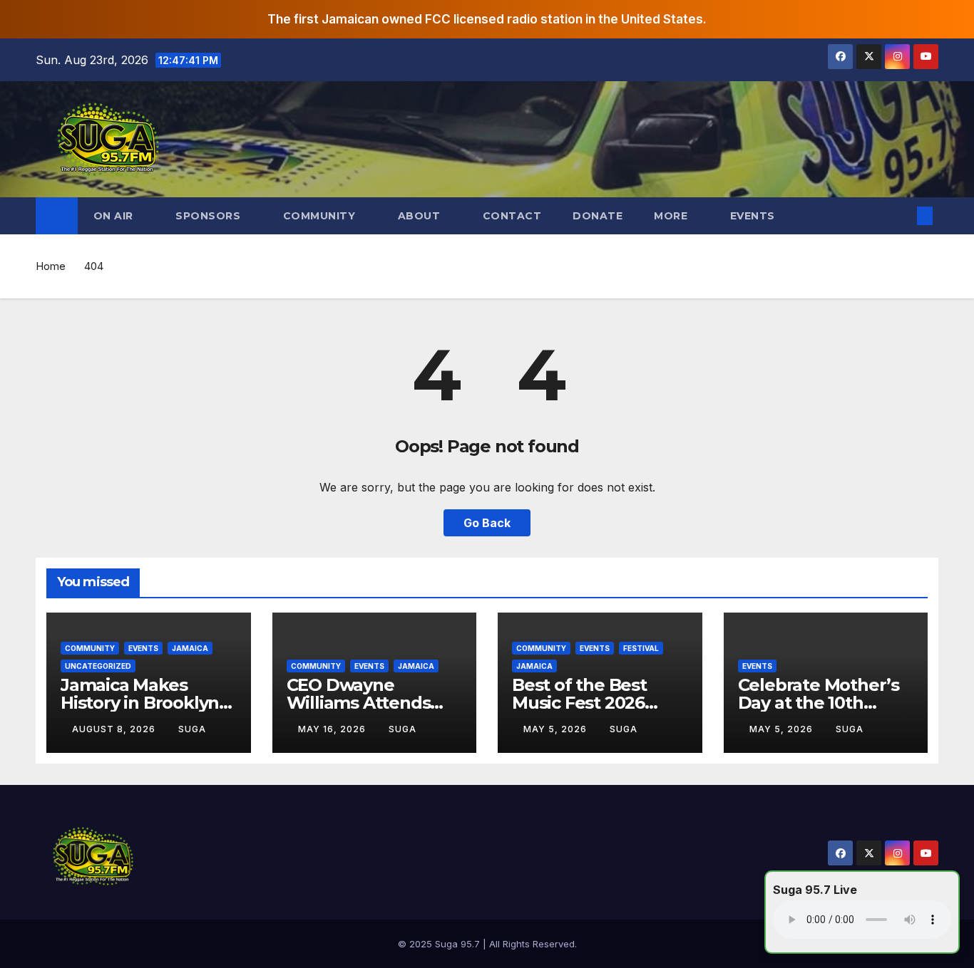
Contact (512, 215)
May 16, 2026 (333, 729)
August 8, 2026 (115, 729)
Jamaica (190, 648)
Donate (597, 215)
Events (754, 215)
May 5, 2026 (556, 729)
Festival (641, 648)
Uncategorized (98, 666)
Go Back (487, 523)
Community (90, 648)
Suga (192, 729)
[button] (901, 216)
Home (51, 266)
